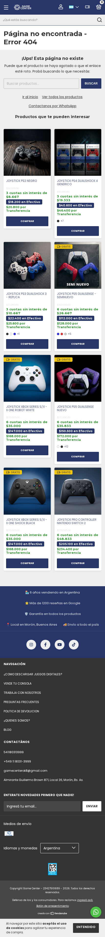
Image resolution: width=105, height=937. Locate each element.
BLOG (7, 730)
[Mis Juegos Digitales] (87, 8)
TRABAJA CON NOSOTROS (22, 693)
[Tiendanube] (52, 913)
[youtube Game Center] (59, 644)
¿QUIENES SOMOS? (17, 720)
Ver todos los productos (62, 96)
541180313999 (14, 752)
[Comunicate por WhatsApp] (95, 912)
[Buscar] (99, 20)
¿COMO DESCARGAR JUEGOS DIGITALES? (33, 674)
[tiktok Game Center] (74, 644)
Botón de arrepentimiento (52, 906)
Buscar (91, 83)
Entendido (85, 927)
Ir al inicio (30, 96)
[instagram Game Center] (31, 644)
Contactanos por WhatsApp (52, 105)
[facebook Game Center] (45, 644)
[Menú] (7, 7)
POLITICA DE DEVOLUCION (21, 711)
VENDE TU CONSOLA (18, 683)
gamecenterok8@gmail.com (25, 771)
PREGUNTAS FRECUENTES (21, 702)
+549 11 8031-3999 (17, 761)
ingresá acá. (85, 900)
